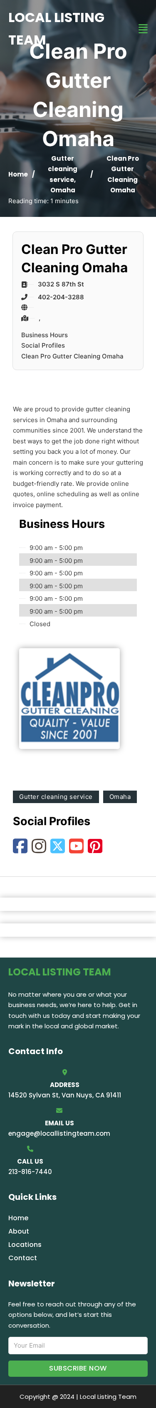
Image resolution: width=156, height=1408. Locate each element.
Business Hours (44, 335)
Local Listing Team (56, 28)
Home (18, 174)
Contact (22, 1258)
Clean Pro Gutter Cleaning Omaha (72, 356)
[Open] (143, 29)
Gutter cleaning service (62, 169)
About (18, 1231)
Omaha (62, 190)
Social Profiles (43, 345)
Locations (25, 1244)
